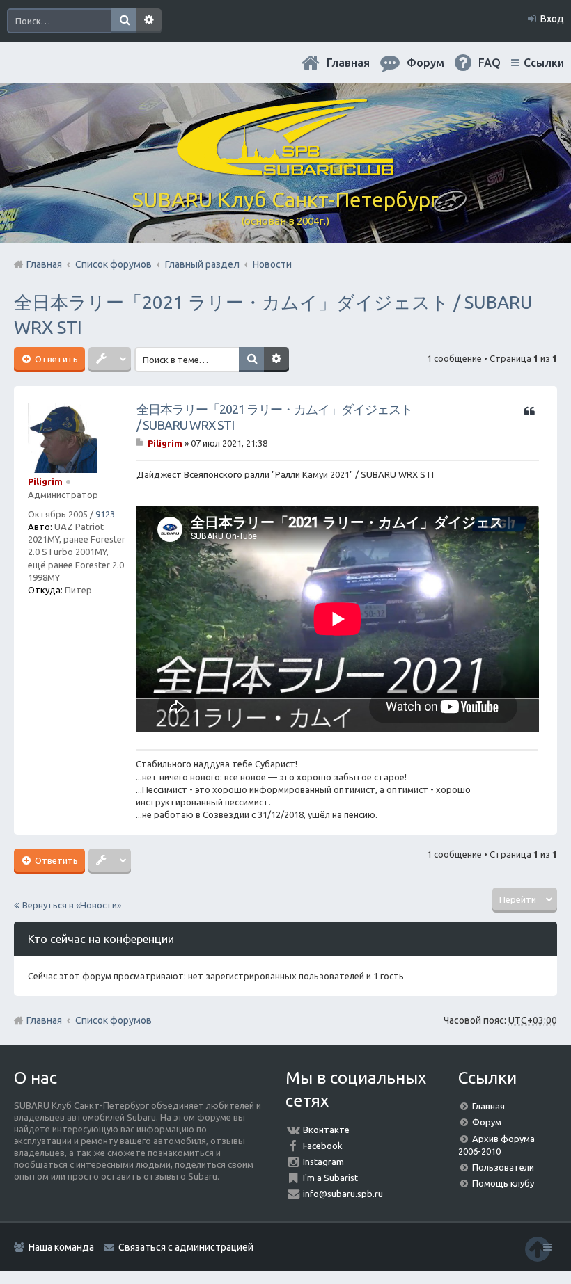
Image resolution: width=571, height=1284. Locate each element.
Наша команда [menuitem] (61, 1247)
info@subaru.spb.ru (343, 1193)
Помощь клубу (503, 1183)
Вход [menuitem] (552, 18)
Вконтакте (326, 1129)
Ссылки (544, 62)
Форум (486, 1122)
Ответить (55, 359)
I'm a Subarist (330, 1177)
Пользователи (503, 1167)
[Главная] (285, 170)
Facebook (323, 1145)
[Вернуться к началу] (537, 1249)
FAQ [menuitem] (489, 62)
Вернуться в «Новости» (71, 905)
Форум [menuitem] (425, 62)
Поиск (123, 20)
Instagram (323, 1161)
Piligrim (45, 481)
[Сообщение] (141, 443)
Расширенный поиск (149, 20)
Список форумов (113, 1020)
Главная (348, 62)
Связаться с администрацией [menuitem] (185, 1247)
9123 (105, 514)
